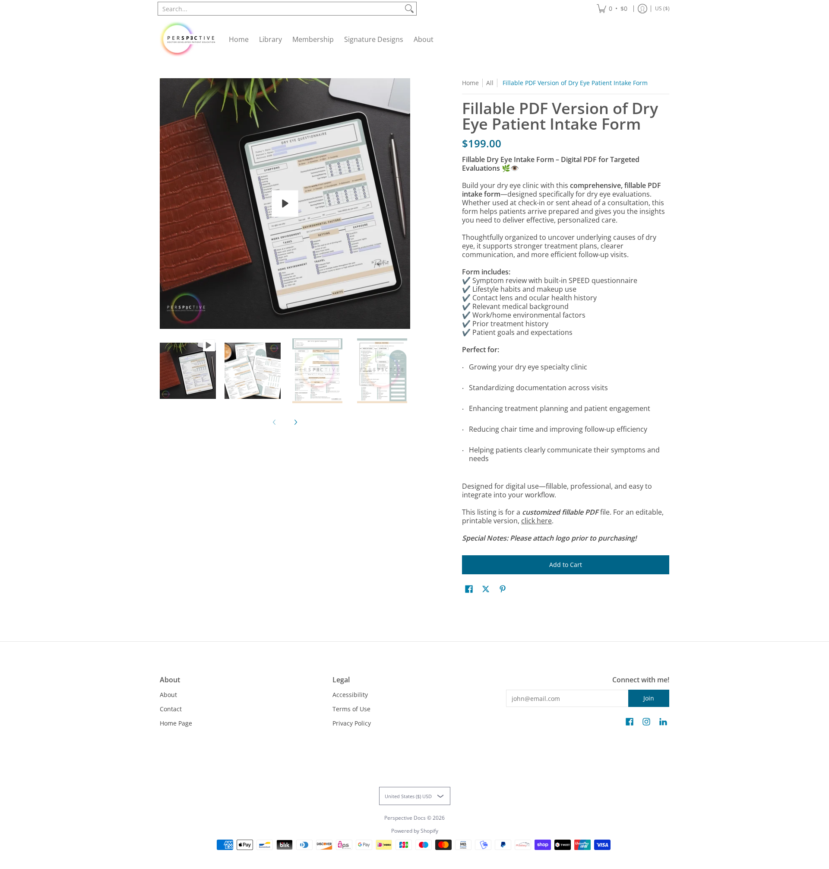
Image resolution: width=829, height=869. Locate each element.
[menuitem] (612, 8)
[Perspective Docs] (188, 39)
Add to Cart (565, 564)
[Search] (409, 8)
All (490, 83)
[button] (469, 589)
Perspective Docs (405, 817)
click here (536, 520)
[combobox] (280, 8)
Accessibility (350, 695)
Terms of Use (351, 709)
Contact (171, 709)
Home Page (176, 723)
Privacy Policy (351, 723)
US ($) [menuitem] (662, 8)
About (168, 695)
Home (470, 83)
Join (648, 698)
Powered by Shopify (414, 830)
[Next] (295, 422)
